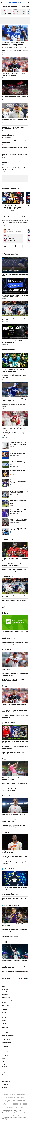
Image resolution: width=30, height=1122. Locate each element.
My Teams (4, 1087)
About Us (4, 1012)
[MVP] (25, 1103)
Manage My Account (7, 1081)
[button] (2, 2)
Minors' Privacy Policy (8, 1035)
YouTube (4, 1058)
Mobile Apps (5, 1005)
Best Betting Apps (7, 997)
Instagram (4, 1064)
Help (3, 1049)
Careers (4, 1015)
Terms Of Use (5, 1030)
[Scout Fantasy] (10, 1107)
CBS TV (4, 1023)
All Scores (9, 12)
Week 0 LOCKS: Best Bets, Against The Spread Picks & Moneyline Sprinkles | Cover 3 (13, 202)
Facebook (4, 1066)
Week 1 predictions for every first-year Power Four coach (15, 113)
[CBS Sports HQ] (21, 1094)
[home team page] (5, 238)
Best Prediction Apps (7, 1000)
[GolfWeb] (19, 1107)
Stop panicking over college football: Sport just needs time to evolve (15, 90)
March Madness (6, 1003)
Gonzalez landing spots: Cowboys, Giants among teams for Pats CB (15, 67)
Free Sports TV (6, 994)
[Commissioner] (17, 1103)
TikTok (3, 1061)
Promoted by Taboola (22, 978)
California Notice (6, 1042)
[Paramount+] (7, 1103)
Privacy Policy (5, 1033)
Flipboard (4, 1075)
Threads (4, 1072)
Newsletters (5, 1084)
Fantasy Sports (6, 992)
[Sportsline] (21, 1100)
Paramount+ (5, 1020)
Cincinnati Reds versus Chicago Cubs (19, 12)
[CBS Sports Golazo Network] (15, 1097)
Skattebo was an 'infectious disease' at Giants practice (15, 40)
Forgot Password (6, 1090)
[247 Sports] (10, 1100)
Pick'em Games (6, 989)
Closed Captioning (7, 1039)
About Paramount (6, 1018)
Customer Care (6, 1052)
